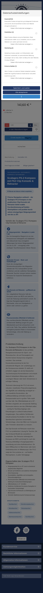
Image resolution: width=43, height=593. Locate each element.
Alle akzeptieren (21, 92)
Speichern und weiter (21, 88)
